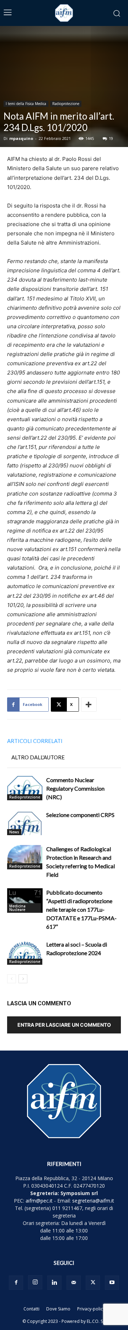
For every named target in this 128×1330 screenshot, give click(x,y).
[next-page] (22, 978)
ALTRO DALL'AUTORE (38, 757)
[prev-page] (11, 978)
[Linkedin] (54, 1283)
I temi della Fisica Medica (26, 103)
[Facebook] (16, 1283)
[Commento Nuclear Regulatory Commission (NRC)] (25, 788)
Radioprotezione (65, 103)
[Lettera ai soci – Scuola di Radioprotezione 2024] (25, 952)
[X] (93, 1283)
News (14, 831)
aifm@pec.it (39, 1200)
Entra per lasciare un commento (64, 1025)
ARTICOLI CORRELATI (35, 741)
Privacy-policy (91, 1309)
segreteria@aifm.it (93, 1200)
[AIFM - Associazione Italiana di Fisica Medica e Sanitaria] (63, 13)
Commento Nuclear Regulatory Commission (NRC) (75, 788)
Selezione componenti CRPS (80, 814)
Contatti (31, 1309)
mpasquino (21, 138)
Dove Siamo (58, 1309)
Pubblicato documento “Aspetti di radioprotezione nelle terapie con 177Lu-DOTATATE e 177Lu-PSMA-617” (81, 909)
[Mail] (73, 1283)
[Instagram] (35, 1282)
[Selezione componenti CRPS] (25, 823)
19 (111, 138)
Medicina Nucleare (17, 908)
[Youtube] (112, 1283)
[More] (89, 704)
